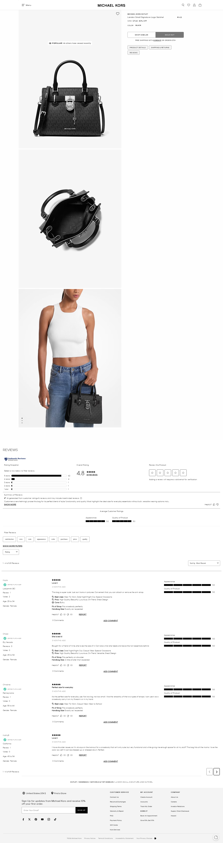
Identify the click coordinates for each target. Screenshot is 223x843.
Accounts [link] (144, 802)
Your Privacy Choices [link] (144, 838)
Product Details (138, 48)
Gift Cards (114, 825)
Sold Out (169, 35)
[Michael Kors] (111, 5)
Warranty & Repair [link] (117, 811)
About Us (174, 797)
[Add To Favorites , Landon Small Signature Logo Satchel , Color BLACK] (117, 13)
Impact (173, 816)
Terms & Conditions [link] (105, 838)
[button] (216, 837)
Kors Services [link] (115, 830)
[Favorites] (188, 5)
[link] (23, 819)
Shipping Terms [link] (115, 806)
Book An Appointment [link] (148, 816)
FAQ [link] (111, 816)
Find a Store (60, 793)
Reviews (133, 53)
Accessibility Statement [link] (125, 838)
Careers (174, 802)
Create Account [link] (146, 797)
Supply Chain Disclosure (180, 811)
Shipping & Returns (160, 48)
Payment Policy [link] (116, 820)
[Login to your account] (194, 5)
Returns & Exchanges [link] (118, 802)
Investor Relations (177, 806)
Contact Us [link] (114, 797)
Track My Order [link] (146, 806)
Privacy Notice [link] (89, 838)
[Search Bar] (183, 5)
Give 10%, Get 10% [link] (147, 820)
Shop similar (141, 35)
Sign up (82, 810)
